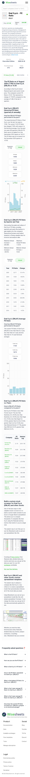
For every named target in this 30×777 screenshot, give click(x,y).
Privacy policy (7, 762)
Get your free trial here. (11, 569)
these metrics (15, 557)
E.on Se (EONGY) (9, 477)
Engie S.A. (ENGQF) (7, 467)
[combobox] (15, 8)
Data (4, 729)
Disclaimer (6, 770)
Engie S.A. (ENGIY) (7, 461)
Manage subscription (9, 745)
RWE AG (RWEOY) (7, 488)
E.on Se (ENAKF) (9, 472)
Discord (24, 737)
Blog (23, 725)
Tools (5, 741)
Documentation (7, 725)
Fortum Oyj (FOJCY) (8, 443)
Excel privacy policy (9, 758)
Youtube (24, 729)
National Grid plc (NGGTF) (9, 482)
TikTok (24, 733)
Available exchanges (9, 733)
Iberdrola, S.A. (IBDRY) (8, 449)
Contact (24, 741)
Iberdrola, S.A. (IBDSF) (8, 455)
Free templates (7, 737)
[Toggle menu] (26, 3)
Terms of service (8, 766)
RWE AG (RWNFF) (9, 493)
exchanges (7, 565)
